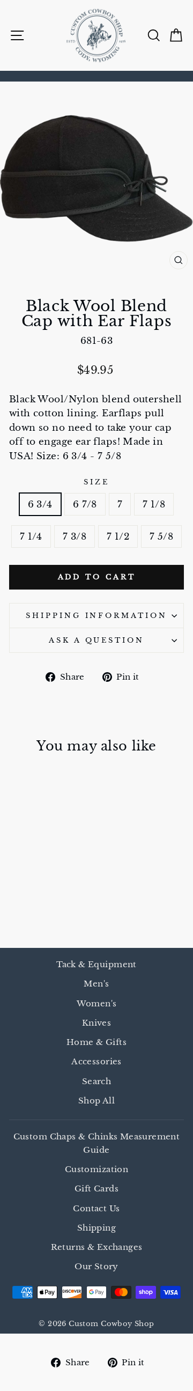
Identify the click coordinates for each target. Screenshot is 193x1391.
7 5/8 (161, 536)
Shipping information (97, 615)
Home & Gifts (96, 1042)
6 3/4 (40, 504)
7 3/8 (74, 536)
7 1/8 (154, 504)
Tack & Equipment (96, 964)
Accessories (96, 1061)
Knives (96, 1023)
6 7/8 (85, 504)
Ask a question (97, 640)
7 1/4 (31, 536)
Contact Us (96, 1208)
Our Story (96, 1266)
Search (96, 1081)
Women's (97, 1003)
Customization (96, 1169)
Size (96, 482)
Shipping (96, 1228)
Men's (96, 983)
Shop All (96, 1100)
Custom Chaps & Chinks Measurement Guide (96, 1142)
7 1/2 (118, 536)
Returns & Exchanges (97, 1247)
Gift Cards (96, 1188)
